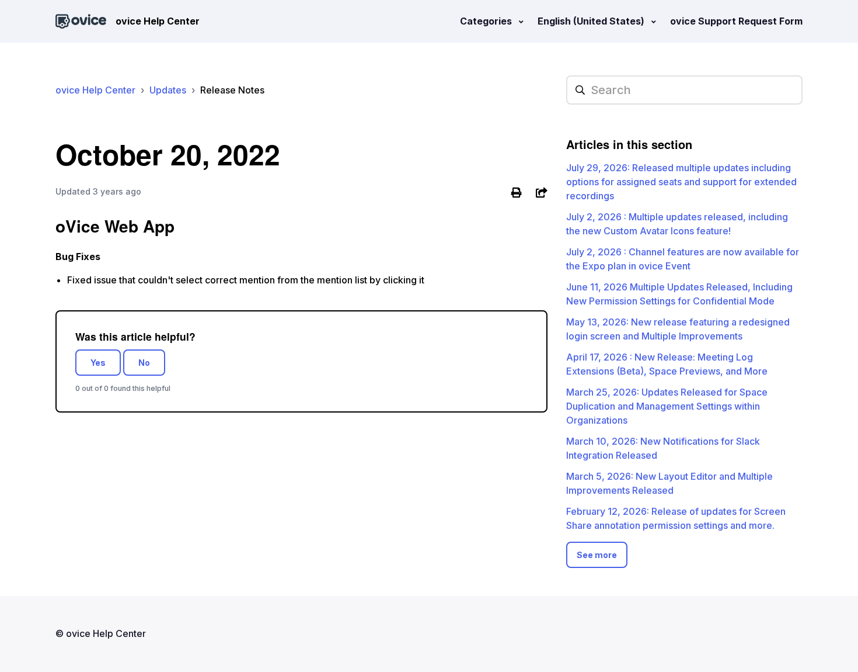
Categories (487, 21)
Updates (167, 90)
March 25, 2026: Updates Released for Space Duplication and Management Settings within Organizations (667, 406)
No (144, 363)
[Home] (80, 21)
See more (597, 555)
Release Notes (232, 90)
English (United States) (592, 21)
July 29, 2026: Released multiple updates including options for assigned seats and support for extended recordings (681, 182)
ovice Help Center (95, 90)
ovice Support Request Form (736, 21)
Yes (98, 363)
